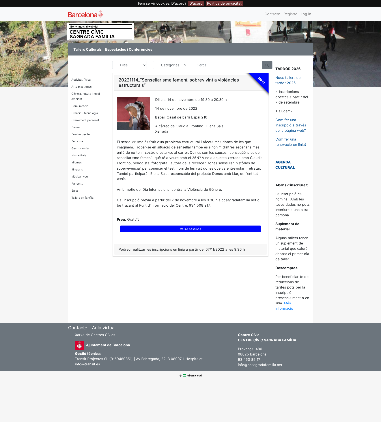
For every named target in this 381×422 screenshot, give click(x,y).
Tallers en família (82, 197)
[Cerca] (267, 65)
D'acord (196, 3)
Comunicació (79, 106)
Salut (74, 190)
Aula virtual (104, 327)
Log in (306, 14)
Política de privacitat (224, 3)
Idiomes (76, 162)
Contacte (272, 14)
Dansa (75, 127)
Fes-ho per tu (80, 134)
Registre (290, 14)
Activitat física (81, 79)
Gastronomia (80, 148)
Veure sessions (190, 229)
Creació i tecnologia (84, 113)
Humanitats (78, 155)
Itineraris (77, 169)
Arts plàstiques (81, 86)
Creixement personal (85, 120)
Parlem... (77, 183)
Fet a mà (77, 141)
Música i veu (79, 176)
